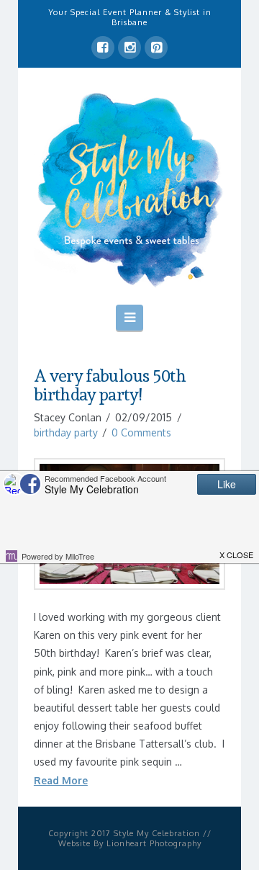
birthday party (66, 432)
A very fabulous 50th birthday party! (110, 385)
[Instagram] (129, 47)
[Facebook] (102, 47)
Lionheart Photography (153, 843)
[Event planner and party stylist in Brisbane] (129, 188)
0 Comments (141, 432)
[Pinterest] (156, 47)
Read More (61, 780)
